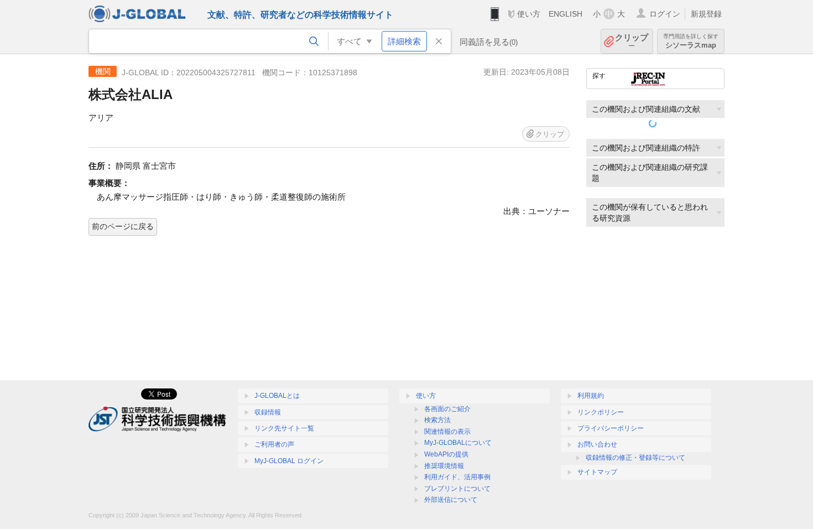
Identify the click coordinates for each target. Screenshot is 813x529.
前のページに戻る (123, 226)
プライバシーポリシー (610, 428)
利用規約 (590, 396)
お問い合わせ (597, 444)
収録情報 (267, 412)
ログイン (664, 13)
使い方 (528, 13)
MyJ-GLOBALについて (458, 443)
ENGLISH (565, 13)
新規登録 (706, 13)
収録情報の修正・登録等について (635, 457)
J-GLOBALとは (277, 396)
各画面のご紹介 (447, 409)
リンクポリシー (600, 412)
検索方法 (437, 420)
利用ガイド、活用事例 (457, 477)
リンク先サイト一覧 (284, 428)
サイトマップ (597, 472)
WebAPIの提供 (446, 454)
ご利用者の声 (274, 444)
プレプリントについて (457, 488)
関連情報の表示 (447, 431)
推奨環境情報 (444, 466)
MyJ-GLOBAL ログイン (289, 461)
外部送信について (450, 500)
